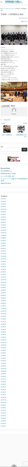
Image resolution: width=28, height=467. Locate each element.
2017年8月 (3, 261)
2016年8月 (3, 287)
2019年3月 (3, 222)
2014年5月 (3, 358)
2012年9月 (3, 405)
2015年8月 (3, 319)
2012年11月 (3, 400)
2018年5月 (3, 243)
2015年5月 (3, 326)
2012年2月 (3, 423)
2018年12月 (3, 230)
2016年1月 (3, 306)
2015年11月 (3, 311)
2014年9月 (3, 347)
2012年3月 (3, 420)
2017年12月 (3, 253)
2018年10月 (3, 235)
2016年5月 (3, 295)
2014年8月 (3, 350)
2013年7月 (3, 379)
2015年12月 (3, 308)
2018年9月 (3, 238)
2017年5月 (3, 269)
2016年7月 (3, 290)
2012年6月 (3, 413)
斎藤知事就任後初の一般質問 (8, 173)
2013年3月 (3, 389)
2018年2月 (3, 248)
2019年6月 (3, 214)
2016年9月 (3, 285)
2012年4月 (3, 418)
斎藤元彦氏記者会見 (6, 183)
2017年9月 (3, 258)
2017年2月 (3, 274)
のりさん (25, 21)
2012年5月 (3, 415)
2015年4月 (3, 329)
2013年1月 (3, 394)
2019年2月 (3, 225)
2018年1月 (3, 251)
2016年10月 (3, 282)
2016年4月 (3, 298)
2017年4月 (3, 272)
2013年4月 (3, 386)
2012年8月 (3, 407)
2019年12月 (3, 209)
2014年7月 (3, 353)
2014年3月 (3, 363)
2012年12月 (3, 397)
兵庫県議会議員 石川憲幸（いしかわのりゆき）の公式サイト (14, 2)
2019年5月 (3, 217)
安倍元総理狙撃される (6, 171)
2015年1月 (3, 337)
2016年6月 (3, 292)
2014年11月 (3, 342)
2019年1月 (3, 227)
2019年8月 (3, 211)
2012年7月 (3, 410)
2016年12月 (3, 279)
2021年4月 (3, 204)
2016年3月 (3, 300)
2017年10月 (3, 256)
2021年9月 (3, 201)
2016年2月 (3, 303)
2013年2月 (3, 392)
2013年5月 (3, 384)
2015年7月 (3, 321)
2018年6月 (3, 240)
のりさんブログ (7, 119)
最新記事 (13, 105)
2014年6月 (3, 355)
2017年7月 (3, 264)
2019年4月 (3, 219)
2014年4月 (3, 360)
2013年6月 (3, 381)
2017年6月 (3, 266)
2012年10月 (3, 402)
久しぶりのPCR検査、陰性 (7, 176)
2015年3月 (3, 332)
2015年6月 (3, 324)
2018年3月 (3, 245)
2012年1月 (3, 426)
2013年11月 (3, 368)
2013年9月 (3, 373)
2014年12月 (3, 339)
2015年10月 (3, 313)
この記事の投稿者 (5, 105)
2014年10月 (3, 345)
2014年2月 (3, 366)
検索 (2, 146)
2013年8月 (3, 376)
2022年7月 (3, 198)
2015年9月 (3, 316)
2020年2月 (3, 206)
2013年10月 (3, 371)
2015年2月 (3, 334)
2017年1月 (3, 277)
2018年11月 (3, 232)
